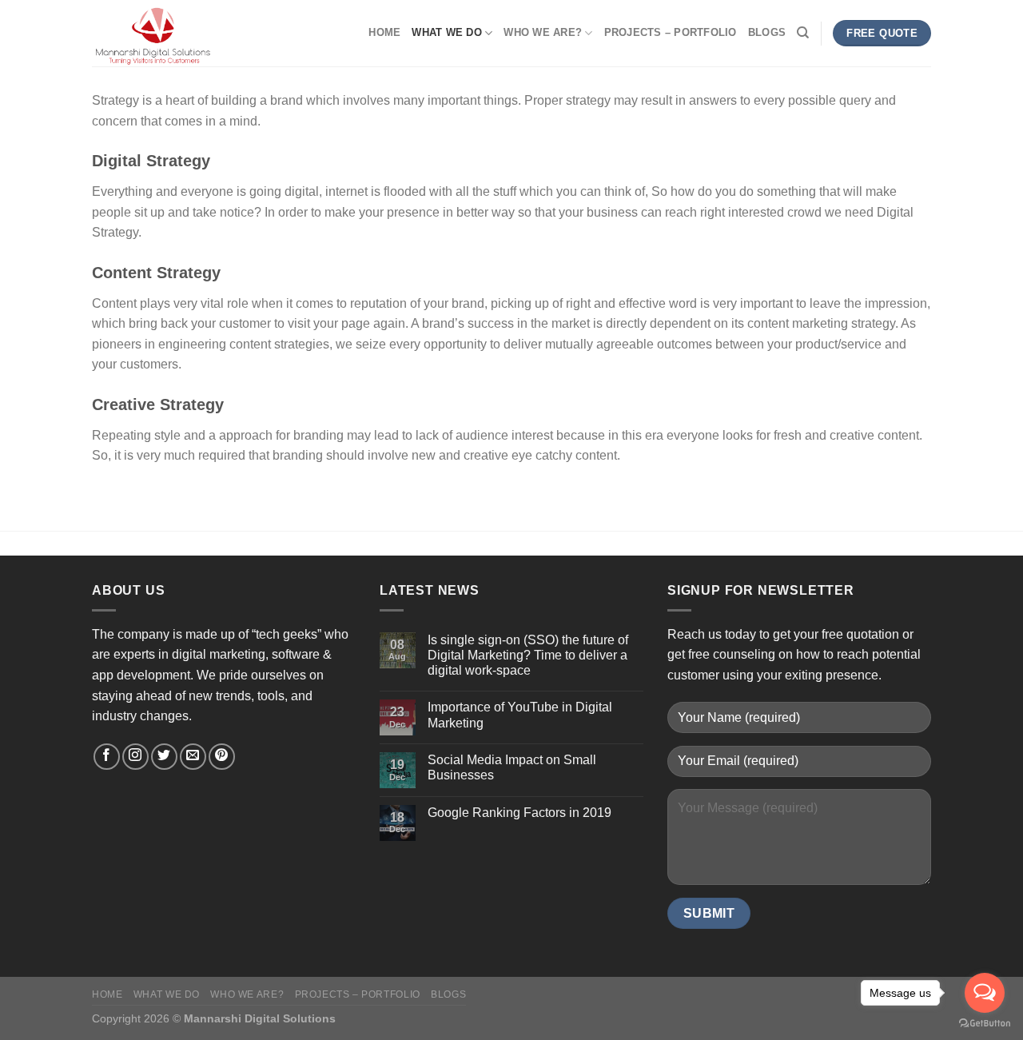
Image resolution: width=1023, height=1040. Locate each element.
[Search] (803, 33)
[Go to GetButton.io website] (984, 1023)
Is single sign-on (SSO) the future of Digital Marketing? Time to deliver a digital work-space (528, 655)
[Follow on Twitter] (164, 756)
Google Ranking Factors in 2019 (519, 812)
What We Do (447, 32)
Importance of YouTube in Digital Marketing (520, 714)
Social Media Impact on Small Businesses (512, 767)
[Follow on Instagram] (135, 756)
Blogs (767, 32)
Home (384, 32)
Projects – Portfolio (670, 32)
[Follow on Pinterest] (222, 756)
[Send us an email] (193, 756)
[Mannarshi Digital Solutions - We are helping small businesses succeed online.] (172, 33)
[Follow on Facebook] (107, 756)
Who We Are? (543, 32)
